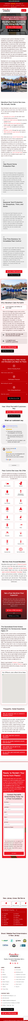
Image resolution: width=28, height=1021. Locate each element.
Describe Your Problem (8, 827)
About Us (20, 664)
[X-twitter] (12, 963)
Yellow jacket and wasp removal (11, 132)
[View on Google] (4, 449)
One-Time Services (17, 152)
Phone (5, 817)
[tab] (6, 904)
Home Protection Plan (18, 137)
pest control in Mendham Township (12, 572)
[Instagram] (17, 963)
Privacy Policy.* (7, 849)
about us (19, 787)
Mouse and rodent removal (10, 120)
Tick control (7, 126)
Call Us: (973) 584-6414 (14, 1)
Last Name (6, 807)
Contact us (15, 662)
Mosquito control (8, 130)
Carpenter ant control (9, 116)
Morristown (23, 568)
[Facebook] (10, 963)
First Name (6, 802)
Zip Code (6, 822)
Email (5, 812)
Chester (10, 568)
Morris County (22, 564)
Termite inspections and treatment (12, 123)
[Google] (15, 963)
